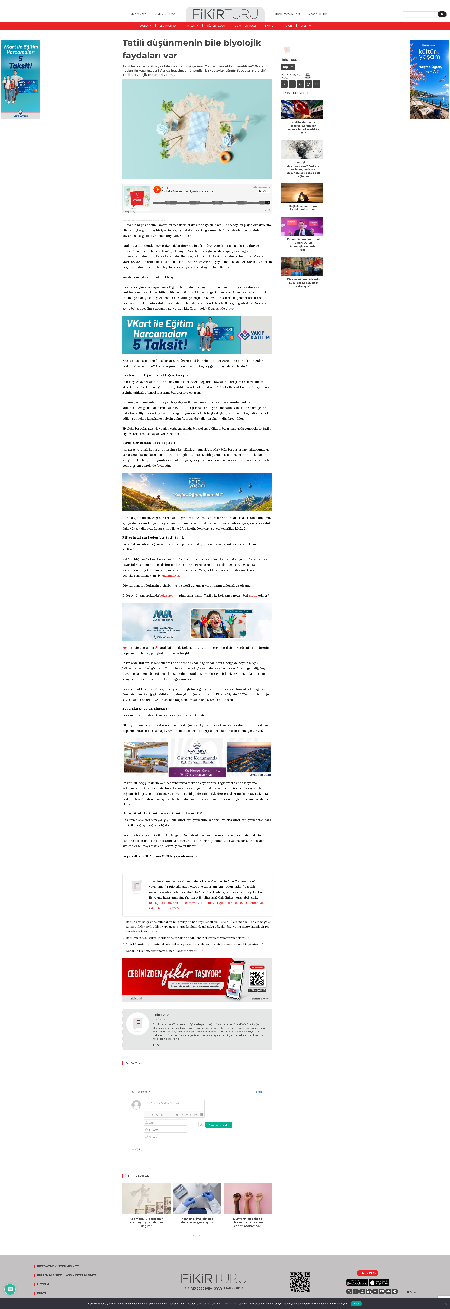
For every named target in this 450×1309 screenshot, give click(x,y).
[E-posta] (316, 84)
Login (259, 1091)
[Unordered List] (172, 1115)
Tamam (356, 1303)
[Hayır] (445, 1303)
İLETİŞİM (43, 1284)
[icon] (349, 1291)
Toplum (288, 67)
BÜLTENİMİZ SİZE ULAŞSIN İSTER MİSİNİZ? (67, 1275)
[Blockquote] (177, 1115)
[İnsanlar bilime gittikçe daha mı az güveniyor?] (197, 1198)
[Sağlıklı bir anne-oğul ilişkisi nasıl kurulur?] (302, 193)
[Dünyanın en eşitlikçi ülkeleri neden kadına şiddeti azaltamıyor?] (248, 1198)
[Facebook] (154, 1044)
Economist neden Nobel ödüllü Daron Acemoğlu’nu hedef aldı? (303, 244)
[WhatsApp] (308, 84)
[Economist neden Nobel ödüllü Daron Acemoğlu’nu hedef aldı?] (302, 226)
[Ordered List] (167, 1115)
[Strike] (162, 1115)
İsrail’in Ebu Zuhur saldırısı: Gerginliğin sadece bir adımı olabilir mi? (303, 127)
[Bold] (147, 1115)
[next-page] (199, 1235)
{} (191, 1114)
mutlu (253, 595)
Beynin (127, 648)
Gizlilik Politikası (229, 1303)
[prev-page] (194, 1235)
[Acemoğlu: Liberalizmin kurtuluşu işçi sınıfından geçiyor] (146, 1198)
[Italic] (152, 1115)
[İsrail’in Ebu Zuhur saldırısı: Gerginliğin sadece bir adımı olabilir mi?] (302, 109)
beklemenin (167, 595)
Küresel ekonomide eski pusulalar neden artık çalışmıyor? (303, 283)
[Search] (442, 14)
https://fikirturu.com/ (162, 1019)
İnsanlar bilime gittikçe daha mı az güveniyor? (197, 1220)
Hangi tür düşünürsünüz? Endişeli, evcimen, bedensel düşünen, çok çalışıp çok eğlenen (303, 169)
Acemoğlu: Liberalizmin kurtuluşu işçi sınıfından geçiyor (146, 1222)
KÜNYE (42, 1293)
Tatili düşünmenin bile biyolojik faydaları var (148, 221)
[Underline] (157, 1115)
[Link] (186, 1115)
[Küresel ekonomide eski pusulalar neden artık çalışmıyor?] (302, 266)
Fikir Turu (126, 221)
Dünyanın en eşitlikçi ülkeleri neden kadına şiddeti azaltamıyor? (247, 1222)
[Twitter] (163, 1044)
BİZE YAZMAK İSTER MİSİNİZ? (58, 1266)
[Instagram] (158, 1044)
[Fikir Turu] (137, 1029)
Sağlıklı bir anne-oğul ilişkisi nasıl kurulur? (303, 208)
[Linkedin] (300, 84)
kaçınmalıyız (170, 576)
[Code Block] (181, 1115)
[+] (196, 1114)
